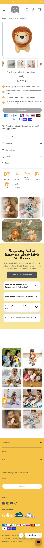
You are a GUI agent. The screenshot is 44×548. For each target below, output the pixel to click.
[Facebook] (3, 503)
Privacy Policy (6, 535)
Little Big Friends (17, 541)
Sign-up (22, 486)
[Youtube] (11, 503)
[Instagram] (7, 503)
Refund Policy (16, 535)
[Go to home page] (15, 10)
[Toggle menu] (3, 9)
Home (4, 18)
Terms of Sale (6, 538)
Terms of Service (17, 538)
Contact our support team (22, 275)
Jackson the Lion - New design (17, 18)
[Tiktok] (15, 503)
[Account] (33, 9)
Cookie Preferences (29, 538)
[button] (11, 64)
